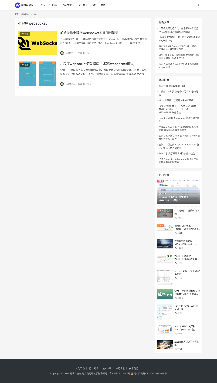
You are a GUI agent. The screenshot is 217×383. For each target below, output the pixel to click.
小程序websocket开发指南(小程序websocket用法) (97, 64)
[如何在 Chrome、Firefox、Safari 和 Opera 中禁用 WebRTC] (165, 227)
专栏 (94, 5)
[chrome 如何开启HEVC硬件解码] (165, 276)
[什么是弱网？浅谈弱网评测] (165, 213)
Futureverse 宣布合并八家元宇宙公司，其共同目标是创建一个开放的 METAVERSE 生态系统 (179, 109)
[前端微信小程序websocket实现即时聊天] (37, 43)
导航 (103, 5)
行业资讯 (53, 5)
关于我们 (133, 368)
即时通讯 (24, 34)
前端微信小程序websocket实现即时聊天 (89, 33)
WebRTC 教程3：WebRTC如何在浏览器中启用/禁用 (186, 259)
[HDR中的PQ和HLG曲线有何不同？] (165, 312)
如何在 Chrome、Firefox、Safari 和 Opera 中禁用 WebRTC (187, 228)
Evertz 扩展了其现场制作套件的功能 (177, 153)
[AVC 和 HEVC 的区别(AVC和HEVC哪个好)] (165, 329)
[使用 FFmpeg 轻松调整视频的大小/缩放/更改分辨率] (165, 294)
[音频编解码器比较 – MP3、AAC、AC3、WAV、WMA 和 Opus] (165, 243)
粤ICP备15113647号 (119, 373)
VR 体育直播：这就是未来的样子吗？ (177, 100)
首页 (43, 5)
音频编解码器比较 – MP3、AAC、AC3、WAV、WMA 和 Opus (185, 243)
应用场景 (83, 5)
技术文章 (67, 5)
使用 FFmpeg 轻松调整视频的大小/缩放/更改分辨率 (187, 293)
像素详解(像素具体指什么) (172, 85)
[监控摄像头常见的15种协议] (165, 344)
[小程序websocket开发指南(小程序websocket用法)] (37, 74)
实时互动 (80, 368)
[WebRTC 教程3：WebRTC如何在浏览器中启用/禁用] (165, 258)
